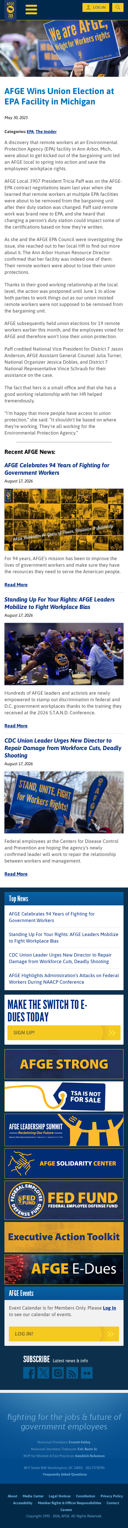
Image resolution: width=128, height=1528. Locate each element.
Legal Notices (60, 1496)
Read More (16, 584)
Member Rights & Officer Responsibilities (69, 1503)
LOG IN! (24, 1334)
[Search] (118, 7)
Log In (109, 1307)
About (12, 1496)
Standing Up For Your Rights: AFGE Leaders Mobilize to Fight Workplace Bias (63, 937)
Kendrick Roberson (90, 1456)
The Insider (46, 131)
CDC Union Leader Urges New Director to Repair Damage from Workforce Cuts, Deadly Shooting (62, 748)
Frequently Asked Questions (65, 1474)
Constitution (85, 1496)
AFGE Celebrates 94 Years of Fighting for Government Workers (52, 917)
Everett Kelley (79, 1442)
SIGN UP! (24, 1032)
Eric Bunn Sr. (87, 1449)
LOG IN (99, 7)
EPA (30, 131)
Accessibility (22, 1503)
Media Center (33, 1496)
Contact (113, 1503)
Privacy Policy (112, 1496)
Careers (66, 1510)
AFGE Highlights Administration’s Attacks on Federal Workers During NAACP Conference (64, 979)
